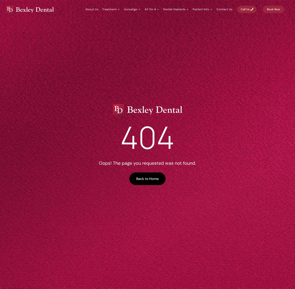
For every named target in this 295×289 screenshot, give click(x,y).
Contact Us (224, 9)
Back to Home (147, 179)
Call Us (245, 9)
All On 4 (150, 9)
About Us (92, 9)
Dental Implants (174, 9)
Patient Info (201, 9)
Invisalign (130, 9)
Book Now (273, 9)
